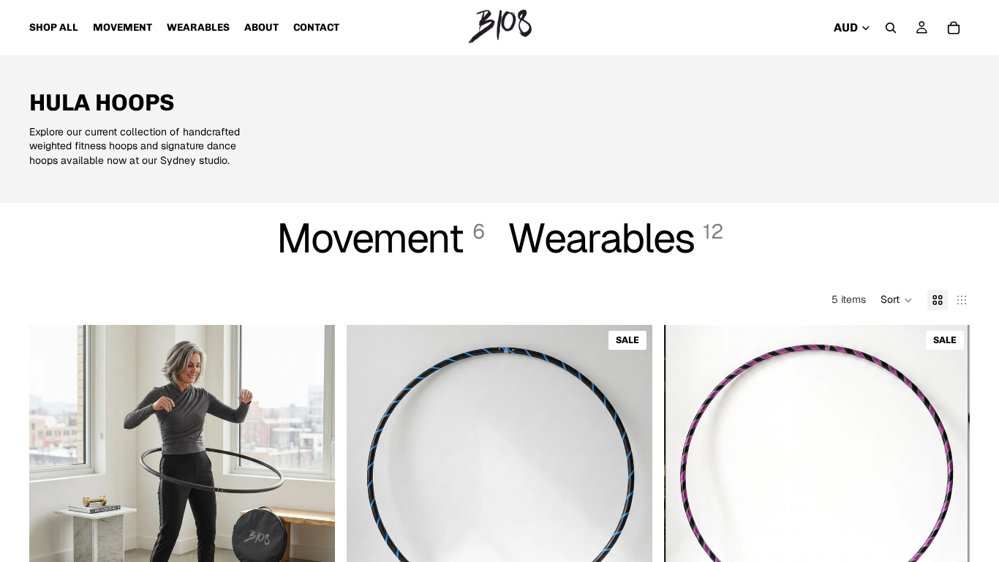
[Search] (891, 28)
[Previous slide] (51, 478)
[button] (897, 300)
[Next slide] (313, 478)
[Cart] (954, 28)
